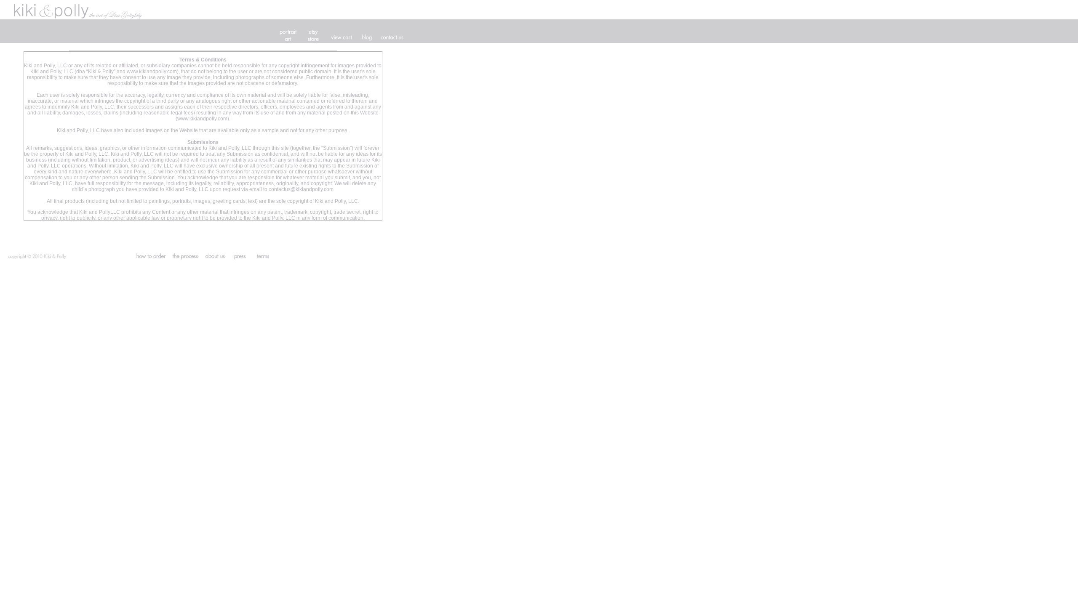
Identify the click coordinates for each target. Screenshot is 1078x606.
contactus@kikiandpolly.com (301, 189)
